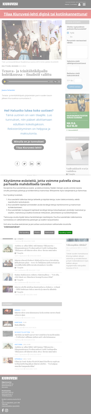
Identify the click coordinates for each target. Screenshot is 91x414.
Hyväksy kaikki (65, 232)
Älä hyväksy (24, 232)
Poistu (37, 232)
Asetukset (49, 232)
